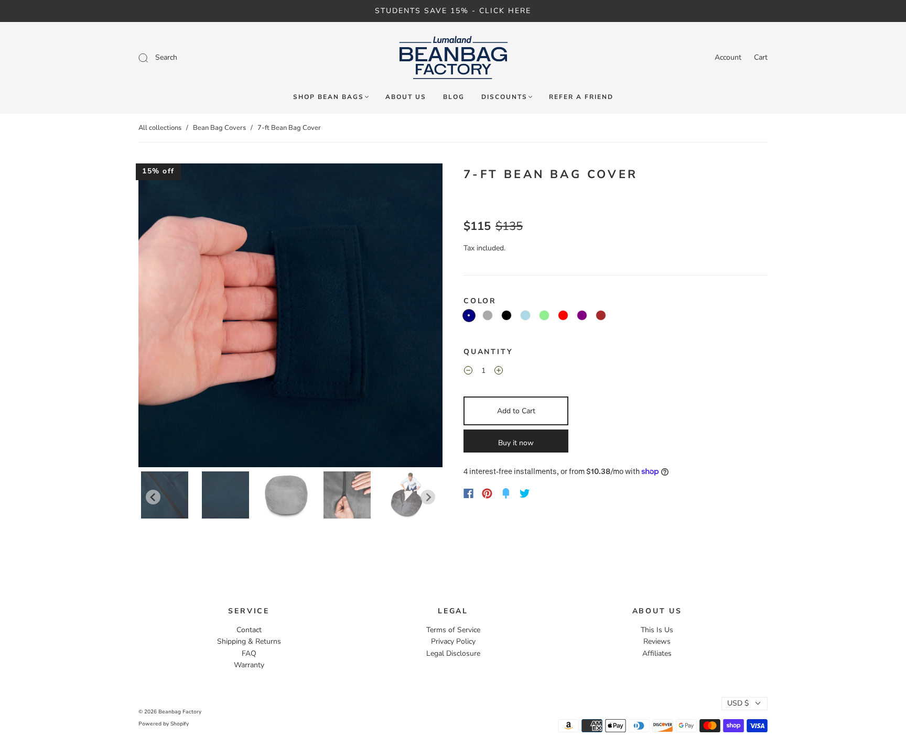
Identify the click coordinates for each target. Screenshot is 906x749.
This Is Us (657, 630)
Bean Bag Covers (219, 128)
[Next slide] (427, 497)
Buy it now (516, 443)
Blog (454, 97)
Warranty (249, 665)
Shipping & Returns (249, 641)
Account (728, 57)
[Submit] (213, 57)
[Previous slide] (153, 497)
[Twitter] (524, 493)
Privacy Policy (453, 641)
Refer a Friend (581, 97)
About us (405, 97)
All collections (159, 128)
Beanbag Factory (179, 711)
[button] (168, 317)
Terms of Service (453, 630)
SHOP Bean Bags (328, 97)
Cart (761, 57)
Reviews (657, 641)
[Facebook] (468, 493)
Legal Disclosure (453, 653)
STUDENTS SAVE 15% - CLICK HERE (453, 11)
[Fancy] (506, 493)
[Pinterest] (487, 493)
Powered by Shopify (163, 724)
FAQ (249, 653)
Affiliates (657, 653)
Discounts (504, 97)
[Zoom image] (290, 317)
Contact (249, 630)
